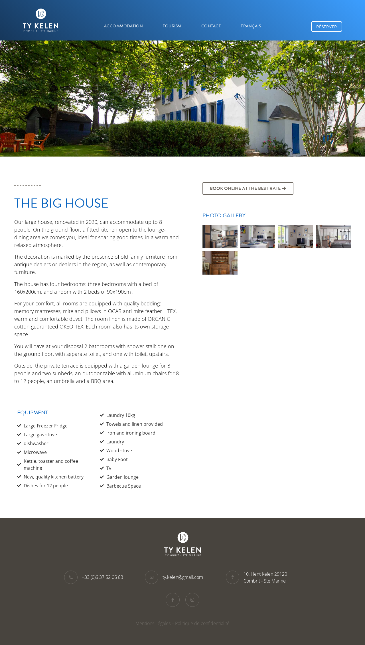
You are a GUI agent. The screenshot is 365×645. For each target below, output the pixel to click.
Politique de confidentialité (202, 623)
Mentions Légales (153, 623)
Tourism (172, 26)
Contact (211, 26)
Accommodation (123, 26)
